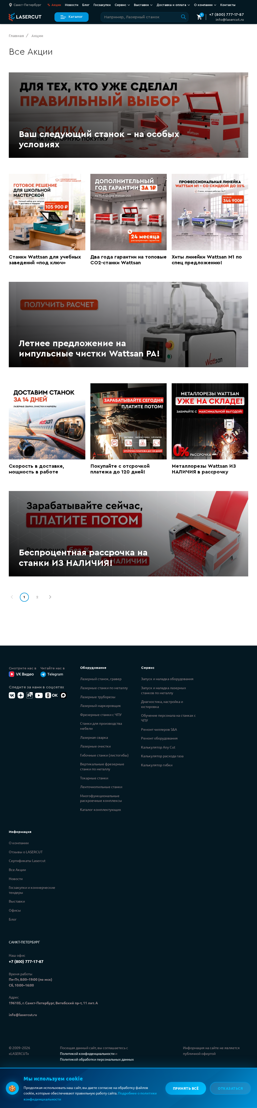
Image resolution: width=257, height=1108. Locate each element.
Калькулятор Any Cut (158, 747)
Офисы (15, 910)
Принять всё (186, 1088)
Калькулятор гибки (156, 765)
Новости (71, 5)
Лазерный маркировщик (100, 705)
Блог (86, 5)
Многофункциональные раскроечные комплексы (101, 798)
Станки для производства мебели (101, 725)
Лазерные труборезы (97, 696)
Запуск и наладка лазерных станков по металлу (163, 690)
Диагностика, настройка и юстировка (162, 704)
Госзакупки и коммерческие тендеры (32, 890)
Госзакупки (102, 5)
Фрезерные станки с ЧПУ (100, 714)
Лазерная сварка (94, 737)
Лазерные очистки (95, 746)
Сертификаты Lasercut (27, 860)
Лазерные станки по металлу (104, 687)
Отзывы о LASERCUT (26, 851)
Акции (54, 5)
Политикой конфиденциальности (87, 1053)
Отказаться (230, 1088)
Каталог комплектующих (100, 809)
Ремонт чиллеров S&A (159, 729)
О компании (19, 842)
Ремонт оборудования (159, 738)
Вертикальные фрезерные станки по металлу (102, 766)
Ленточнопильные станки (101, 786)
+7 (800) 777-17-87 (226, 15)
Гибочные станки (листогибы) (104, 755)
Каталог (76, 17)
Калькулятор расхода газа (162, 756)
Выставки (17, 901)
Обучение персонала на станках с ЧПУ (168, 717)
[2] (50, 597)
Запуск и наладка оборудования (167, 678)
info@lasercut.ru (230, 20)
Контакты (227, 5)
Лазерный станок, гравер (100, 678)
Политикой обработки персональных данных (97, 1059)
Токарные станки (94, 778)
